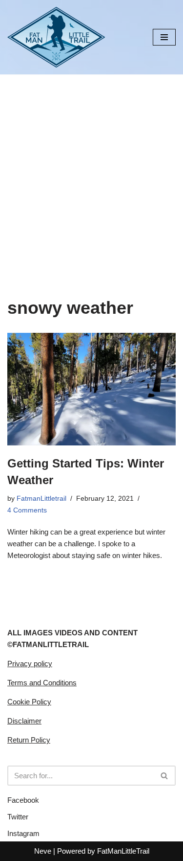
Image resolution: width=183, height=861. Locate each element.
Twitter (17, 817)
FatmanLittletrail (41, 498)
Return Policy (28, 740)
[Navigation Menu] (164, 37)
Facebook (23, 800)
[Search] (165, 776)
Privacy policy (29, 663)
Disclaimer (24, 721)
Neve (42, 851)
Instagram (23, 833)
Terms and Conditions (42, 682)
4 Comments (27, 510)
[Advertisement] (91, 171)
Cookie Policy (29, 702)
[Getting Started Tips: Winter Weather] (91, 389)
